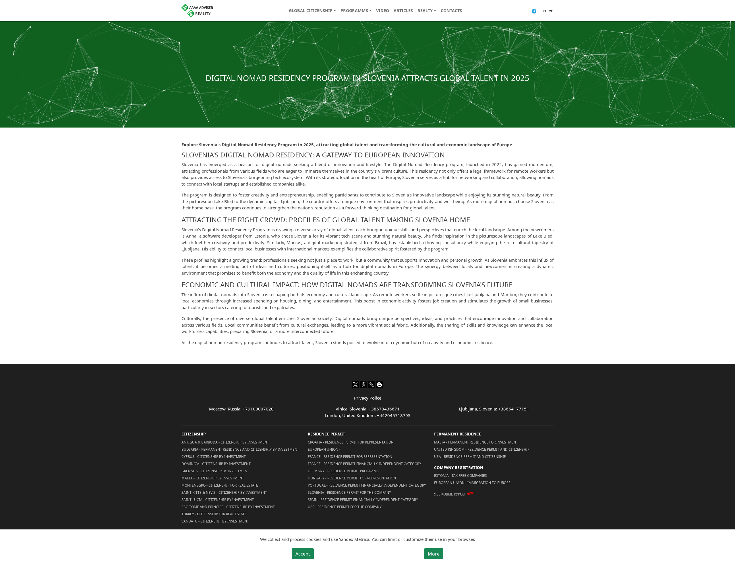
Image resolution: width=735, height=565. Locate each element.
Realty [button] (425, 10)
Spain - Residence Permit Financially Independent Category (363, 499)
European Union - (324, 449)
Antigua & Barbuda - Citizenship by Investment (225, 442)
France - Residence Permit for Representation (350, 456)
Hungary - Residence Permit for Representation (352, 478)
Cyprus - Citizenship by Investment (213, 456)
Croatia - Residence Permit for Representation (351, 442)
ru (545, 11)
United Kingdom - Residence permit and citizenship (481, 449)
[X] (355, 384)
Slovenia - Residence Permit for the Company (349, 492)
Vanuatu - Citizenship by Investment (215, 521)
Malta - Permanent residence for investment (476, 442)
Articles (403, 10)
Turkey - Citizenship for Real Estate (214, 514)
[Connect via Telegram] (534, 11)
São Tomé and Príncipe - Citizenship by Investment (228, 506)
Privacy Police (367, 398)
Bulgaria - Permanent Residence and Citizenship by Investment (240, 449)
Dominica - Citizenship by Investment (216, 463)
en (551, 11)
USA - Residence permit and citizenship (470, 456)
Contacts (451, 10)
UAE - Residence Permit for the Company (345, 506)
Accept (302, 554)
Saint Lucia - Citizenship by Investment (217, 499)
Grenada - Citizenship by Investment (215, 470)
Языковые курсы (449, 494)
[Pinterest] (363, 384)
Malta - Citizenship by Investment (212, 478)
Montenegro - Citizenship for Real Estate (219, 485)
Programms (354, 10)
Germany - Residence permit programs (343, 470)
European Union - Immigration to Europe (472, 482)
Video (382, 10)
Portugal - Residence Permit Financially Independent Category (367, 485)
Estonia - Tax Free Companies (460, 475)
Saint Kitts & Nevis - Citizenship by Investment (224, 492)
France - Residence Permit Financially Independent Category (364, 463)
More (434, 554)
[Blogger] (379, 384)
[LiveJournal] (371, 384)
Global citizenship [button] (310, 10)
